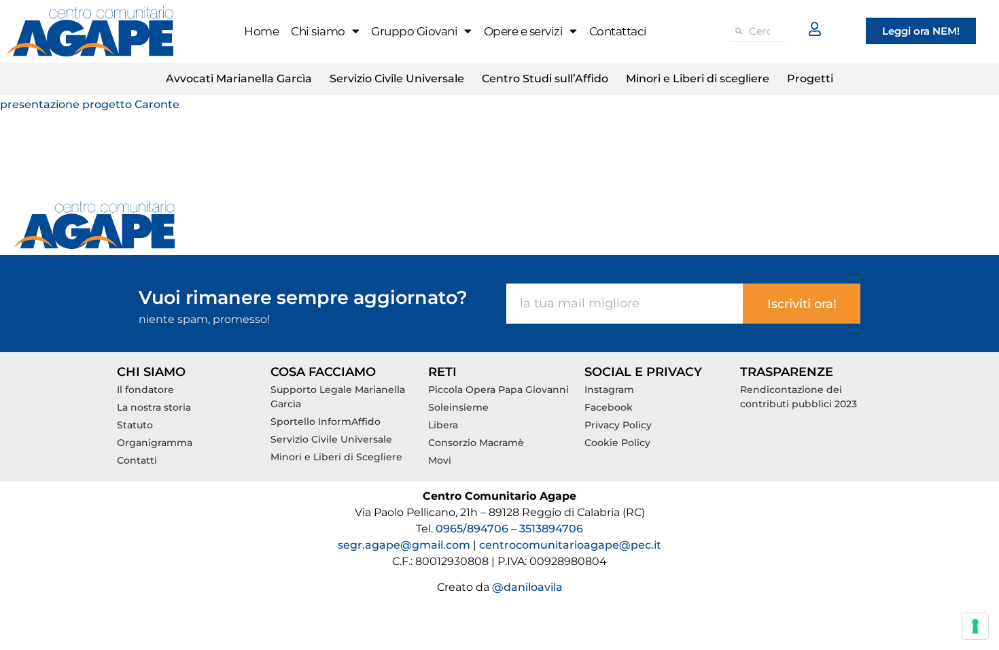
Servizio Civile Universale (397, 78)
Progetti (810, 78)
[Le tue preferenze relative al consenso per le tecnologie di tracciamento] (975, 626)
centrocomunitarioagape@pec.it (570, 544)
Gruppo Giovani (414, 31)
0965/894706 (473, 528)
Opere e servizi (523, 31)
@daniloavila (527, 587)
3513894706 (551, 528)
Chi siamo (318, 31)
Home (261, 31)
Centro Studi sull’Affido (545, 78)
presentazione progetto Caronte (89, 104)
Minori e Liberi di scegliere (697, 78)
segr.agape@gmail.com (404, 544)
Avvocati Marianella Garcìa (239, 78)
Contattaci (618, 31)
